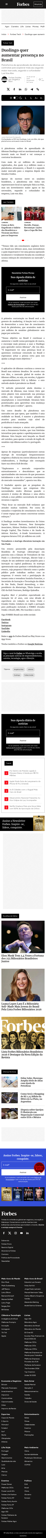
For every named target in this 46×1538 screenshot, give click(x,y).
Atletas (4, 1442)
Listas (28, 26)
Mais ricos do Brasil (33, 1278)
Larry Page (5, 1303)
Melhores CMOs (30, 1349)
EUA (26, 1484)
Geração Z (28, 1388)
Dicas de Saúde (30, 1402)
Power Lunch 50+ (8, 1491)
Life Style (5, 1447)
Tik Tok (4, 1332)
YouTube (5, 628)
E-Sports (4, 1421)
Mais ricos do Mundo (10, 1278)
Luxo (3, 1465)
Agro (7, 26)
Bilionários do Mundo (32, 1329)
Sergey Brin (5, 1306)
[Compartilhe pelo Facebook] (14, 89)
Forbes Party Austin (9, 1501)
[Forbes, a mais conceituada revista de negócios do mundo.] (23, 1213)
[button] (25, 97)
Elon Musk (5, 1282)
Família (27, 1395)
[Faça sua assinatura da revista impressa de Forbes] (6, 1194)
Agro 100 (27, 1319)
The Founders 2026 (31, 1368)
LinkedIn (5, 631)
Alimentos (28, 1461)
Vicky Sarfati (29, 1286)
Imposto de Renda (8, 1408)
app (10, 636)
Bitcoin (4, 1384)
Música (27, 1431)
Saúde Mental (29, 1384)
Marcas (4, 1471)
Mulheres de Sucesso (32, 1365)
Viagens (4, 1454)
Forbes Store (6, 1244)
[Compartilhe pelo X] (8, 89)
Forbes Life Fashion (9, 1494)
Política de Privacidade (16, 304)
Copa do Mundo (7, 1418)
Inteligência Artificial (9, 1319)
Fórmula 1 (5, 1425)
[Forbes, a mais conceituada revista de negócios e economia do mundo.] (23, 4)
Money (35, 26)
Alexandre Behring (31, 1302)
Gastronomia (6, 1458)
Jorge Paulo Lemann (32, 1289)
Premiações (29, 1435)
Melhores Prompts (8, 1322)
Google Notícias (35, 644)
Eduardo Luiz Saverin (32, 1282)
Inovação (5, 1326)
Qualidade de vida (8, 1461)
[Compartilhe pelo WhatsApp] (26, 89)
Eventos (27, 1428)
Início (3, 34)
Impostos (5, 1395)
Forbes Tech (15, 34)
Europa (27, 1498)
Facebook (5, 619)
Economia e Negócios (11, 1381)
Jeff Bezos (5, 1289)
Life (22, 26)
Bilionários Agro (30, 1322)
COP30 (27, 1465)
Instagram (6, 625)
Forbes (19, 653)
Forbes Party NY (7, 1498)
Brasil (26, 1488)
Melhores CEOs (30, 1342)
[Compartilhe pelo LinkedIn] (20, 89)
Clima (26, 1451)
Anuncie (38, 4)
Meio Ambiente (31, 1447)
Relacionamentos (31, 1391)
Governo (27, 1494)
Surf (3, 1431)
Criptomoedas (7, 1402)
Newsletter (5, 1261)
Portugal (4, 1451)
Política (27, 1480)
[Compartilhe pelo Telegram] (31, 89)
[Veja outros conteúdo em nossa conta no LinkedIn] (27, 1233)
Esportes (5, 1414)
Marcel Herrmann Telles (33, 1292)
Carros (4, 1475)
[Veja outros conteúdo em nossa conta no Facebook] (3, 1233)
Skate (3, 1435)
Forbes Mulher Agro (9, 1521)
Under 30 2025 (30, 1375)
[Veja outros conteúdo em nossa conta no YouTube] (21, 1233)
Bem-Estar (29, 1381)
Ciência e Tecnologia (11, 1315)
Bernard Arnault (7, 1296)
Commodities (6, 1398)
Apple (3, 1336)
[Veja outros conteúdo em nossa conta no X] (9, 1233)
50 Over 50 (28, 1332)
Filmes (26, 1421)
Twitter (5, 622)
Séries (26, 1418)
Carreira (15, 26)
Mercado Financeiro (9, 1388)
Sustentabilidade (31, 1454)
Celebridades (29, 1425)
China (26, 1491)
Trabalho (27, 1398)
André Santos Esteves (33, 1305)
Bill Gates (5, 1310)
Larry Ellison (6, 1292)
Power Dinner (6, 1484)
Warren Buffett (7, 1299)
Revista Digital (7, 1247)
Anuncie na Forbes (8, 1251)
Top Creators (29, 1372)
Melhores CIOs (30, 1346)
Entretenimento (31, 1414)
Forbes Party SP (7, 1505)
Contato (4, 1254)
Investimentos (7, 1391)
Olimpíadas (5, 1438)
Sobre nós (5, 1240)
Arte (3, 1468)
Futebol (4, 1428)
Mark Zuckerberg (8, 1286)
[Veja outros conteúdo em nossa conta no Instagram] (15, 1233)
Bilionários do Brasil (32, 1326)
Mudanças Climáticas (33, 1458)
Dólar (3, 1405)
